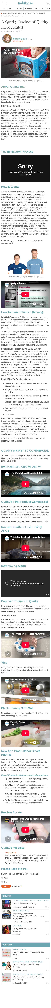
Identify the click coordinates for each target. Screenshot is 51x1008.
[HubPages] (25, 3)
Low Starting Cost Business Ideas (28, 962)
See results (16, 886)
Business (28, 8)
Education (39, 8)
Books (19, 8)
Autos (11, 8)
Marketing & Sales (21, 911)
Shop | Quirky (10, 853)
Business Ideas (19, 949)
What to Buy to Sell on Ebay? (25, 904)
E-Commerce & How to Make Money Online (31, 901)
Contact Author (18, 41)
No (5, 882)
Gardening (17, 926)
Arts (3, 8)
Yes (5, 878)
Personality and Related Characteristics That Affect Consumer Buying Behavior (28, 916)
